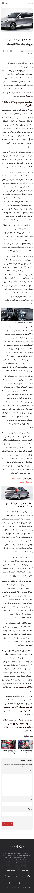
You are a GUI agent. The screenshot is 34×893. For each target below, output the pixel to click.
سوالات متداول (10, 870)
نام (30, 799)
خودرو (22, 51)
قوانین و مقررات (25, 876)
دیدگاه (30, 771)
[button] (3, 3)
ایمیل (30, 809)
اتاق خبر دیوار (27, 853)
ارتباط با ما (7, 876)
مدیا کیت (25, 870)
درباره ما (15, 876)
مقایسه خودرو (28, 51)
